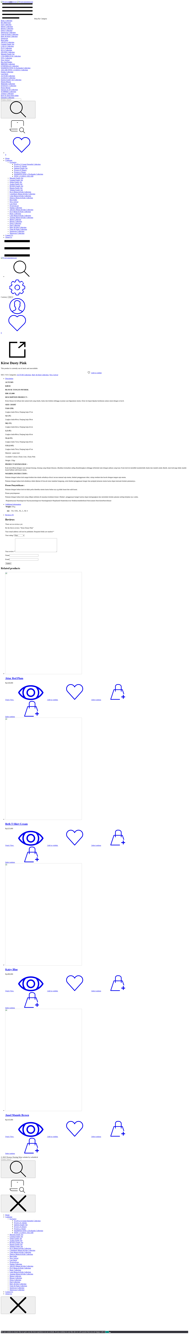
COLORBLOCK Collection (11, 56)
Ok (107, 1332)
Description (9, 378)
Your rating (9, 535)
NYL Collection (6, 58)
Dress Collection (6, 30)
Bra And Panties (6, 62)
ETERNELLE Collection (10, 66)
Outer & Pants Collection (9, 34)
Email (7, 559)
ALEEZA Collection (8, 78)
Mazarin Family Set (7, 54)
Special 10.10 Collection (9, 90)
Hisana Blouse (6, 82)
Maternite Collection (8, 84)
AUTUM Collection (8, 76)
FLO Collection (6, 48)
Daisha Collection (7, 72)
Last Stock (4, 74)
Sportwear (4, 38)
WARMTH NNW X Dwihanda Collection (15, 68)
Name (7, 555)
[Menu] (10, 2)
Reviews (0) (9, 515)
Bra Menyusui (6, 23)
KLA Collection (6, 50)
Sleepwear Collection (8, 32)
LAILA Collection (7, 46)
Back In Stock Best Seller (10, 95)
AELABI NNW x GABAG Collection (14, 70)
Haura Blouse (5, 88)
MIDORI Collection (8, 64)
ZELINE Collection (8, 52)
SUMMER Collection (8, 92)
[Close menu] (18, 1203)
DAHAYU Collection (8, 86)
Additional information (13, 504)
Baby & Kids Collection (9, 36)
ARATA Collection (7, 42)
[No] (110, 1332)
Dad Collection (6, 25)
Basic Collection (6, 21)
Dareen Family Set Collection (11, 80)
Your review (10, 551)
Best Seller (4, 40)
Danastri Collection (7, 97)
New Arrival (5, 60)
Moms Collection (7, 26)
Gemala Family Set (7, 44)
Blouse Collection (7, 28)
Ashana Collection (7, 94)
